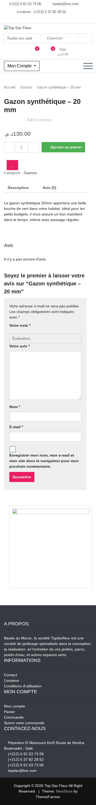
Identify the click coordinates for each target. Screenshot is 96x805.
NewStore (64, 791)
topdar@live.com (65, 4)
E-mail (16, 427)
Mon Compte (20, 66)
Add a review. (39, 120)
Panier (9, 712)
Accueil (9, 87)
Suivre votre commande (24, 723)
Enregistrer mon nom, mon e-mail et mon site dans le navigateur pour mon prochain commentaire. (44, 460)
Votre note (19, 325)
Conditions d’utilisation (23, 686)
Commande (14, 717)
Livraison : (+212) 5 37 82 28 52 (41, 12)
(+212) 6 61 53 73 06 (24, 4)
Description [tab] (18, 187)
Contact (10, 675)
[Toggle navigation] (88, 66)
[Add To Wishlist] (12, 165)
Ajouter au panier (66, 147)
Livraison (11, 680)
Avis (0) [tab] (49, 187)
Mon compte (14, 706)
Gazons (26, 87)
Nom (14, 407)
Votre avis (19, 346)
